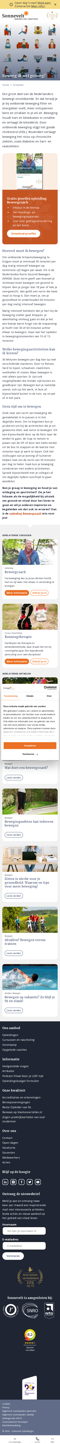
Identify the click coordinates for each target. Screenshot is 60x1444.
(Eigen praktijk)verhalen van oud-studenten (23, 1119)
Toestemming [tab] (11, 696)
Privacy (5, 1407)
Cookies (6, 1403)
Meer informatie (17, 592)
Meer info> (38, 6)
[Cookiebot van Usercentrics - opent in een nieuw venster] (44, 688)
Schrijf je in (39, 592)
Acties (6, 1162)
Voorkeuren (28, 754)
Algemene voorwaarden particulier (19, 1411)
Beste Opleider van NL (17, 1107)
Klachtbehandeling (11, 1425)
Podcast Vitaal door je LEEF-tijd (22, 1076)
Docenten (8, 1152)
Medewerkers (11, 1157)
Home (5, 85)
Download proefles (23, 233)
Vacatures (8, 1147)
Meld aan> (44, 3)
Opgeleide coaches (14, 1049)
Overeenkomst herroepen (15, 1422)
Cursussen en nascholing (18, 1039)
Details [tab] (30, 696)
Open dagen (10, 1142)
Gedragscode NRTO (12, 1418)
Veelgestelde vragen (15, 1066)
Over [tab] (49, 696)
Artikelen (18, 85)
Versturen (13, 1256)
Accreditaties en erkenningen (21, 1097)
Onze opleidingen (15, 1442)
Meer (52, 1442)
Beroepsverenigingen (16, 1102)
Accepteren (30, 745)
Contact (37, 1442)
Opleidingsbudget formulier (20, 1081)
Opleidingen (10, 1035)
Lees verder (14, 777)
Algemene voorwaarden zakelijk (18, 1414)
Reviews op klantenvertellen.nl (22, 1112)
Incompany (9, 1044)
